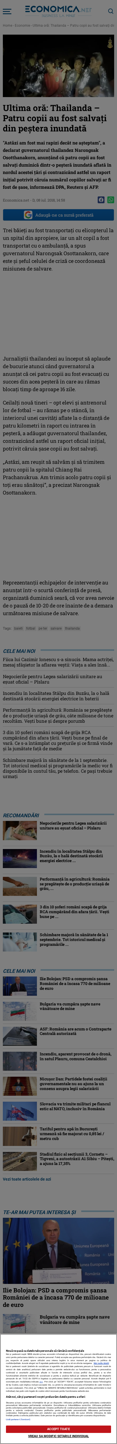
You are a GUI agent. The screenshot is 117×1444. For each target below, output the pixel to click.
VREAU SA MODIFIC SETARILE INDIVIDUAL (58, 1436)
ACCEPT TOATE (58, 1429)
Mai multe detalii (101, 1363)
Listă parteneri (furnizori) (18, 1419)
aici (41, 1381)
